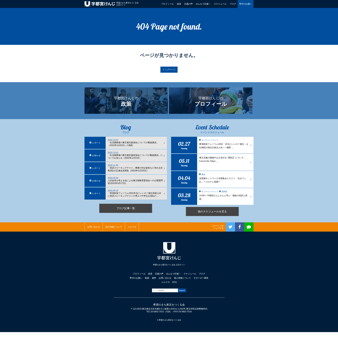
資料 (154, 278)
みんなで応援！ (203, 4)
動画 (147, 278)
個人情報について (113, 227)
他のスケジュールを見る (212, 211)
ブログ (233, 4)
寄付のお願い (245, 4)
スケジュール (220, 4)
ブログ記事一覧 (125, 208)
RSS (174, 282)
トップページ (169, 69)
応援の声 (188, 4)
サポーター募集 (201, 278)
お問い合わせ (93, 227)
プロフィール (167, 4)
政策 (179, 4)
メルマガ (132, 227)
